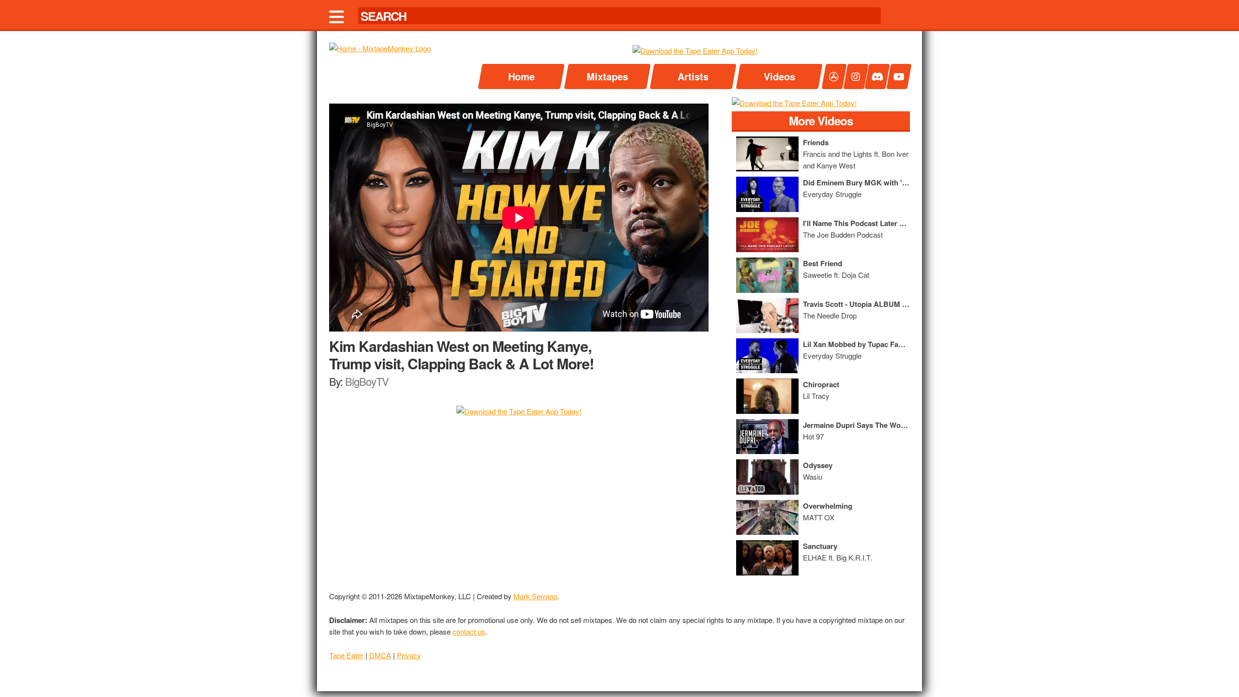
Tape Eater (346, 655)
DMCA (380, 655)
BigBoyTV (367, 381)
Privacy (409, 655)
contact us (469, 631)
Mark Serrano (535, 596)
